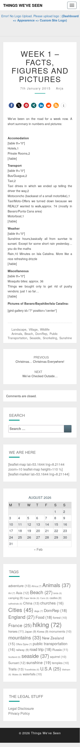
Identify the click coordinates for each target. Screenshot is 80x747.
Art (11, 593)
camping (15, 598)
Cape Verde (31, 598)
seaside (35, 338)
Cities (20, 609)
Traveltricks (31, 669)
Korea (42, 631)
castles (55, 598)
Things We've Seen (22, 5)
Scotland (14, 657)
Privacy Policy (19, 713)
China (31, 603)
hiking (47, 624)
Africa (36, 586)
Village (33, 329)
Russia (60, 649)
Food (44, 617)
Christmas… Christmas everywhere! (40, 359)
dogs (38, 611)
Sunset (17, 662)
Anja (60, 88)
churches (52, 603)
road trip (40, 649)
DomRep (41, 334)
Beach (28, 334)
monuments (60, 631)
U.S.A (50, 668)
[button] (11, 105)
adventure (19, 585)
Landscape (18, 329)
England (21, 616)
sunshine (65, 338)
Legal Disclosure (21, 708)
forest (60, 617)
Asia (22, 592)
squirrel (58, 657)
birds (57, 593)
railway (22, 650)
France (20, 625)
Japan (30, 631)
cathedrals (15, 603)
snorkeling (50, 338)
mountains (24, 637)
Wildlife (45, 329)
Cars (44, 598)
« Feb (38, 549)
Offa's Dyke (24, 644)
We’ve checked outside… (40, 374)
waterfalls (32, 674)
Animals (16, 334)
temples (60, 663)
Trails (16, 669)
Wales (17, 674)
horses (16, 631)
